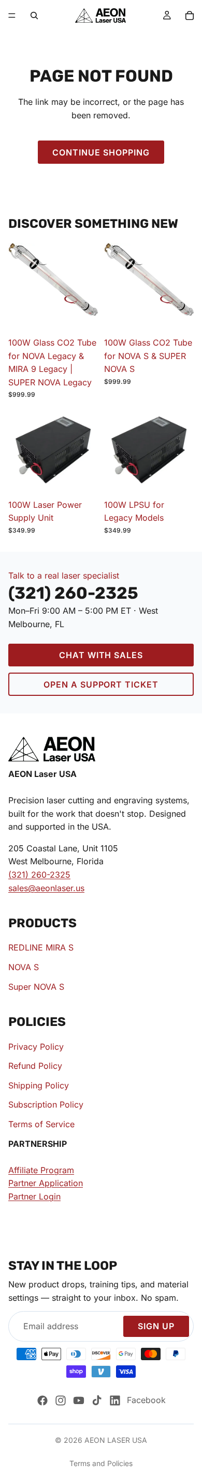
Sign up (156, 1326)
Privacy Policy (36, 1046)
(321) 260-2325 (39, 874)
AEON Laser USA (115, 1440)
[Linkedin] (115, 1400)
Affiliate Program (41, 1169)
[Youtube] (79, 1400)
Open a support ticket (101, 684)
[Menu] (12, 15)
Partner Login (34, 1196)
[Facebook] (42, 1400)
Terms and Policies (101, 1463)
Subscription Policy (45, 1104)
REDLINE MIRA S (41, 947)
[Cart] (189, 15)
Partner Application (45, 1183)
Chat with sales (101, 655)
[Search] (34, 15)
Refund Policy (35, 1066)
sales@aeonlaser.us (46, 887)
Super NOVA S (36, 986)
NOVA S (23, 967)
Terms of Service (41, 1124)
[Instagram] (60, 1400)
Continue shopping (100, 152)
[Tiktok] (97, 1400)
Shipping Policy (38, 1085)
